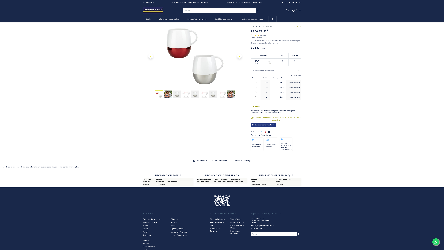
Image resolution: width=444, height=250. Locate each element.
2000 (266, 87)
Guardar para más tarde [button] (264, 125)
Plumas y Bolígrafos (217, 219)
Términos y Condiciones (261, 135)
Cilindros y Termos (237, 222)
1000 (266, 92)
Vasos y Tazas (235, 219)
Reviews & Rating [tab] (242, 160)
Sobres (145, 229)
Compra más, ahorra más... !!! (265, 71)
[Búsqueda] (258, 10)
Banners (146, 240)
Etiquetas (174, 219)
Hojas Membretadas (150, 222)
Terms (254, 2)
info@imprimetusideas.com (263, 226)
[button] (272, 19)
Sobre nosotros (244, 2)
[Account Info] (300, 11)
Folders (145, 226)
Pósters (145, 232)
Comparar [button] (257, 106)
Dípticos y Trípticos (177, 229)
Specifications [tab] (220, 160)
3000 (266, 82)
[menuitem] (148, 19)
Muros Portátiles (149, 247)
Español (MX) (148, 2)
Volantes (174, 226)
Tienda (257, 26)
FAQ (260, 2)
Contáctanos (232, 2)
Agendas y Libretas (217, 222)
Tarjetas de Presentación (152, 219)
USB (211, 226)
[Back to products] (297, 26)
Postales (174, 222)
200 (267, 97)
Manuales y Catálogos (179, 232)
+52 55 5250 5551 (259, 229)
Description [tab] (201, 160)
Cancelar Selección (294, 75)
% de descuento (294, 82)
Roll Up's (146, 243)
